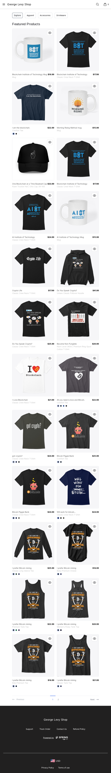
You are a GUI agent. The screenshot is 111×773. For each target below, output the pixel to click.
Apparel (30, 15)
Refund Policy (79, 729)
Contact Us (62, 729)
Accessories (45, 15)
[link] (33, 50)
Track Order (45, 729)
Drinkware (61, 15)
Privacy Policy (47, 767)
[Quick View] (50, 33)
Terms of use (64, 767)
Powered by (48, 738)
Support (29, 729)
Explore (17, 15)
